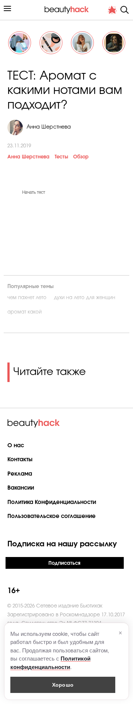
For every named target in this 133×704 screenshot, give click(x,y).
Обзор (81, 157)
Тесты (61, 157)
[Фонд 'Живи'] (112, 10)
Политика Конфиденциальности (51, 502)
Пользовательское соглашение (51, 516)
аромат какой (24, 312)
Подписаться (64, 563)
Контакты (20, 459)
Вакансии (20, 488)
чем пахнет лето (27, 297)
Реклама (19, 474)
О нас (15, 445)
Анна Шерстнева (28, 157)
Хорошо (63, 684)
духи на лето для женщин (84, 297)
